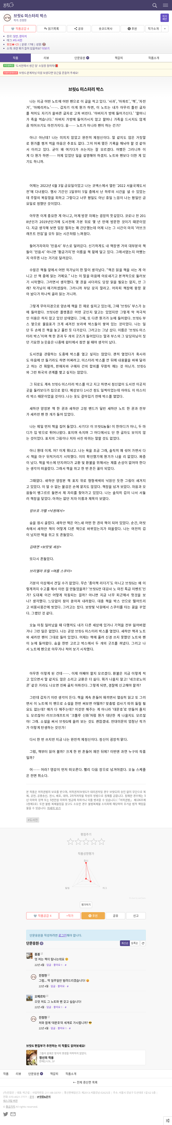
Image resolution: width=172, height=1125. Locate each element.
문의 (32, 1097)
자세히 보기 (54, 808)
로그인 (63, 935)
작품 (15, 58)
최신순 (124, 943)
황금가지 (10, 1106)
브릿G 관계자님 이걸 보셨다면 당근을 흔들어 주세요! (41, 73)
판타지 (23, 36)
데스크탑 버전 (10, 1101)
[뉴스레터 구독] (13, 1114)
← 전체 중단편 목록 (86, 1082)
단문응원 (81, 58)
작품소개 (153, 58)
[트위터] (5, 1114)
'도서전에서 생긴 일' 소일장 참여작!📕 (31, 66)
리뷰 (46, 58)
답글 (49, 965)
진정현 (43, 975)
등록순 (134, 943)
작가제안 (164, 18)
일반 (15, 36)
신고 (136, 916)
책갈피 (119, 58)
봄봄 (37, 954)
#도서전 (17, 40)
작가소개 (153, 29)
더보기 (46, 48)
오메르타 (40, 996)
